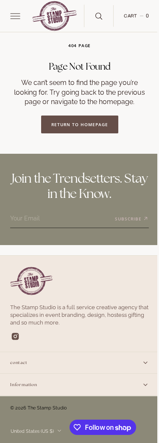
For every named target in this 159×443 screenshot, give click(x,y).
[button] (14, 16)
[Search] (98, 16)
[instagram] (15, 336)
